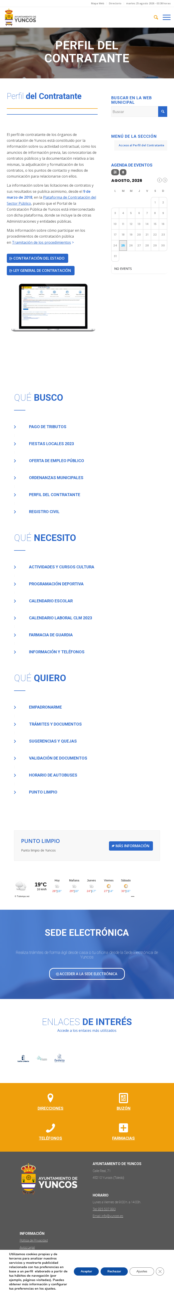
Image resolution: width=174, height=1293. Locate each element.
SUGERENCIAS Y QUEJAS (53, 741)
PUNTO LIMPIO (43, 792)
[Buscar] (153, 17)
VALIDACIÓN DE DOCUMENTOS (58, 758)
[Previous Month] (159, 180)
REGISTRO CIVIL (44, 511)
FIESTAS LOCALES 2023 (51, 443)
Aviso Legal (27, 1247)
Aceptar (86, 1271)
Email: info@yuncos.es (108, 1216)
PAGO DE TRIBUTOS (47, 426)
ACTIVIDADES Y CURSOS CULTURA (61, 566)
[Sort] (123, 172)
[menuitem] (98, 3)
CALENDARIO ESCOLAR (51, 600)
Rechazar (114, 1271)
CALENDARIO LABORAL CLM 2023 (60, 617)
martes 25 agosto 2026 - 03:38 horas (148, 3)
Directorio (115, 3)
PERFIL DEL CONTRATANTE (54, 494)
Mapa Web (97, 3)
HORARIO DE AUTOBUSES (53, 775)
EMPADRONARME (45, 707)
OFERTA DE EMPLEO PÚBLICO (56, 460)
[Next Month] (165, 180)
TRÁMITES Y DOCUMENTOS (55, 724)
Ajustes (141, 1271)
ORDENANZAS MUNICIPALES (56, 477)
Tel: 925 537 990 (104, 1209)
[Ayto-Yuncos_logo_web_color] (20, 17)
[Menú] (164, 17)
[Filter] (115, 172)
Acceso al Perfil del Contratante (141, 145)
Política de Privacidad (34, 1240)
